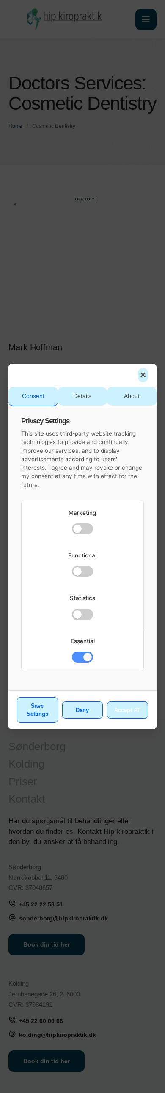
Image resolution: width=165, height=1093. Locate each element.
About (132, 396)
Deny (82, 710)
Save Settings (37, 710)
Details (82, 396)
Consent (33, 396)
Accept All (127, 710)
